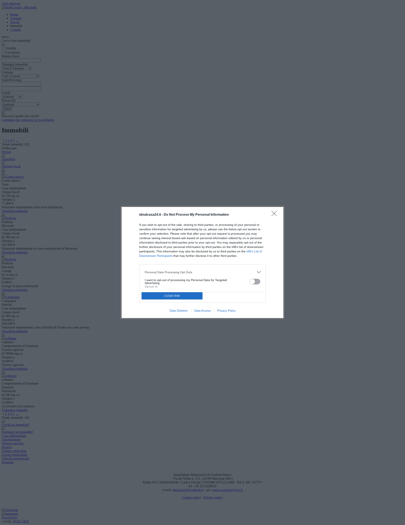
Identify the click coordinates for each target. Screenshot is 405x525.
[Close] (275, 215)
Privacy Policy (226, 310)
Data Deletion (179, 310)
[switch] (254, 281)
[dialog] (202, 262)
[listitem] (202, 272)
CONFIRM (172, 296)
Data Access (202, 310)
